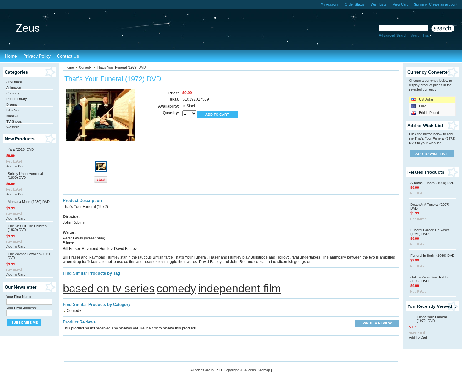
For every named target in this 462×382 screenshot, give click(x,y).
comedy (176, 288)
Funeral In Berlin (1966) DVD (432, 255)
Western (12, 127)
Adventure (14, 82)
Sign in (419, 4)
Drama (11, 104)
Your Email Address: (21, 308)
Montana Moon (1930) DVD (29, 202)
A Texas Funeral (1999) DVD (432, 183)
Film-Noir (13, 110)
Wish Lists (379, 4)
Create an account (443, 4)
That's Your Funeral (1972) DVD (432, 319)
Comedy (12, 93)
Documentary (16, 99)
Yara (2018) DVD (21, 149)
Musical (12, 116)
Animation (13, 87)
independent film (239, 288)
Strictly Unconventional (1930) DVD (25, 175)
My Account (329, 4)
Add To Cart (15, 166)
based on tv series (109, 288)
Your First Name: (19, 297)
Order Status (355, 4)
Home (69, 67)
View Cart (400, 4)
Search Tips (419, 35)
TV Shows (14, 121)
